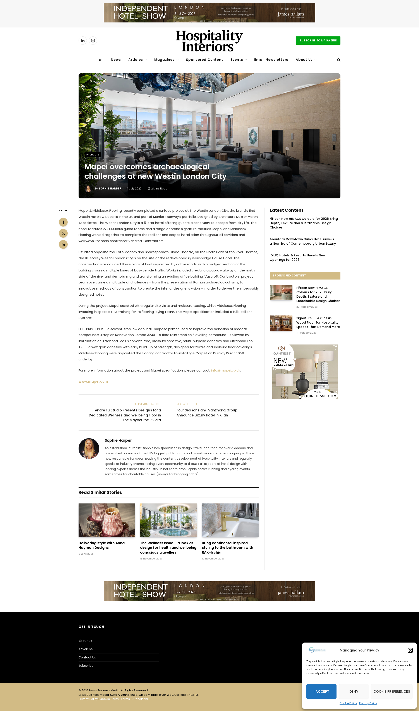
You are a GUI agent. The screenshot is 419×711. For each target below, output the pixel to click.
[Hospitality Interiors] (209, 40)
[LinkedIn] (63, 244)
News (116, 59)
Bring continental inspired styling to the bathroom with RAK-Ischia (227, 548)
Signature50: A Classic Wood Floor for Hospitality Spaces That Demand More (318, 322)
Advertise (86, 649)
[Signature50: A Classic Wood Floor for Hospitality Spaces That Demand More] (281, 323)
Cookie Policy (348, 703)
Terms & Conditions (135, 699)
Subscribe (86, 665)
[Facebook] (63, 222)
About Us (304, 59)
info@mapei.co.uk (225, 370)
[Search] (338, 60)
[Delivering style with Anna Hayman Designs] (107, 520)
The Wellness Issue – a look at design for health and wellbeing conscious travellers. (168, 548)
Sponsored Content (204, 59)
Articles (135, 59)
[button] (410, 650)
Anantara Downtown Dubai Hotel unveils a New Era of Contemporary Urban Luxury (303, 241)
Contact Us (87, 657)
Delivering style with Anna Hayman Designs (102, 545)
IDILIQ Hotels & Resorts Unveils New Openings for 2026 (298, 257)
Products (93, 154)
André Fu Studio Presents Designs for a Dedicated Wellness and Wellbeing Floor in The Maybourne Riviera (125, 415)
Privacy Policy (368, 703)
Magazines (164, 59)
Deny (353, 691)
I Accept (321, 691)
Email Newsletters (271, 59)
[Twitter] (63, 233)
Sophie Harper (110, 188)
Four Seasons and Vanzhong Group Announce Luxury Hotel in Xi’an (207, 413)
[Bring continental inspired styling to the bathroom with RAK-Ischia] (230, 520)
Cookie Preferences (391, 691)
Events (236, 59)
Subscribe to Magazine (318, 40)
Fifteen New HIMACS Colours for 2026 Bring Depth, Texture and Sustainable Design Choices (304, 223)
